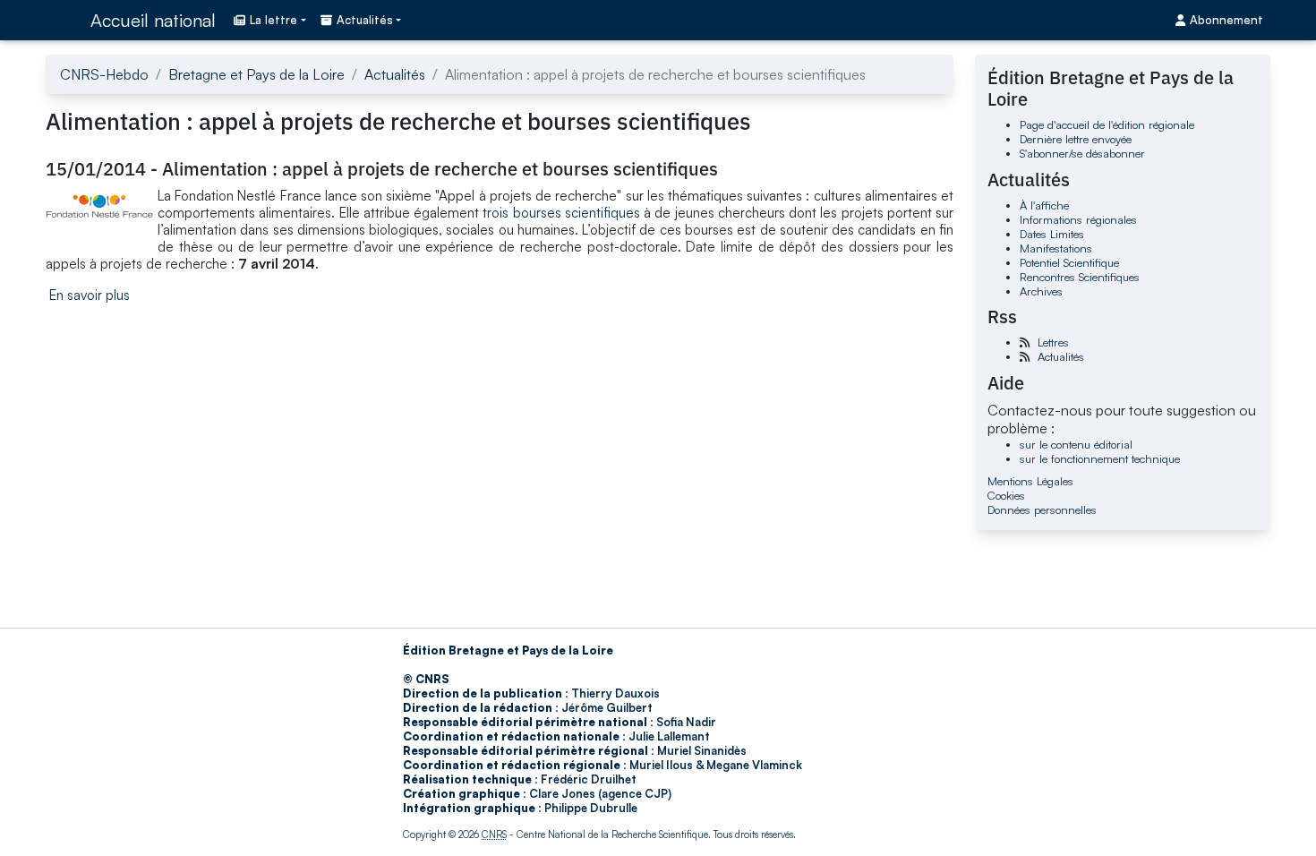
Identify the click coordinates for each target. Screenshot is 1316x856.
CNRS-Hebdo (104, 74)
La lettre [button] (273, 20)
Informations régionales (1078, 219)
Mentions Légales (1030, 481)
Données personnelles (1042, 509)
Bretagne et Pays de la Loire (256, 74)
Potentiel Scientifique (1069, 262)
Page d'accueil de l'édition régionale (1107, 124)
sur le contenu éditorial (1076, 444)
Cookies (1006, 495)
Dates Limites (1052, 234)
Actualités (394, 74)
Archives (1041, 291)
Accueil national (153, 20)
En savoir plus (89, 295)
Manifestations (1056, 248)
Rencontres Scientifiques (1080, 277)
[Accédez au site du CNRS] (63, 20)
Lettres (1053, 342)
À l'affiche (1044, 205)
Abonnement (1226, 20)
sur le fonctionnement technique (1100, 458)
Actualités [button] (365, 20)
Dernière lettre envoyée (1076, 139)
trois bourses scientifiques (561, 212)
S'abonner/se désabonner (1082, 153)
